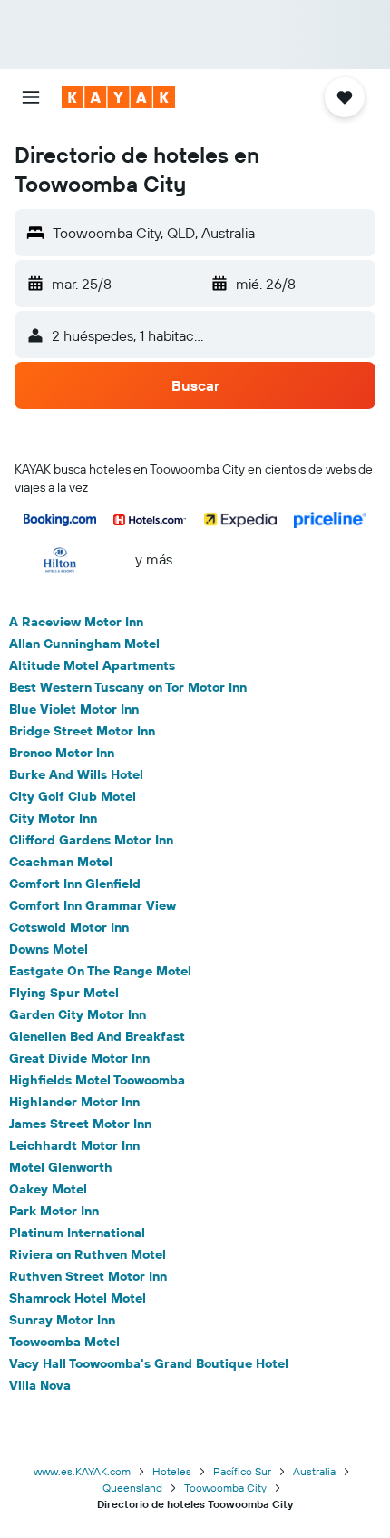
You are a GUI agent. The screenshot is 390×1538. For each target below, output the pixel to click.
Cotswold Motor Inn (69, 927)
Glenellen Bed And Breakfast (97, 1036)
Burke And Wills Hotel (76, 774)
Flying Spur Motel (64, 992)
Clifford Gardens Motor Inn (91, 840)
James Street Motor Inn (80, 1123)
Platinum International (77, 1232)
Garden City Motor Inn (77, 1014)
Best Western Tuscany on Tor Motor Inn (128, 687)
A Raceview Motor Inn (76, 622)
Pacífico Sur (242, 1471)
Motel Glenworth (60, 1167)
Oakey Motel (48, 1189)
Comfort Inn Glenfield (75, 883)
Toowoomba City (225, 1487)
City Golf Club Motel (72, 796)
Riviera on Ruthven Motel (87, 1254)
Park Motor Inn (54, 1211)
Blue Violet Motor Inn (74, 709)
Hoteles (171, 1471)
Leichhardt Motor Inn (74, 1145)
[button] (31, 97)
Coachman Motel (60, 862)
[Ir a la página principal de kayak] (118, 97)
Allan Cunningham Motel (84, 643)
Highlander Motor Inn (74, 1102)
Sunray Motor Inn (62, 1320)
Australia (314, 1471)
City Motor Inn (53, 818)
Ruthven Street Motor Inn (88, 1276)
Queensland (132, 1487)
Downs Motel (48, 949)
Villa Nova (40, 1385)
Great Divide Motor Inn (79, 1058)
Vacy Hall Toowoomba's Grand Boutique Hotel (148, 1363)
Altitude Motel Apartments (92, 665)
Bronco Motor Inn (61, 752)
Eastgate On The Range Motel (100, 971)
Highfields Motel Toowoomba (97, 1080)
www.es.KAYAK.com (82, 1471)
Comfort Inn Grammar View (92, 905)
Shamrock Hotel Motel (77, 1298)
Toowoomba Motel (64, 1341)
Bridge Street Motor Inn (82, 731)
